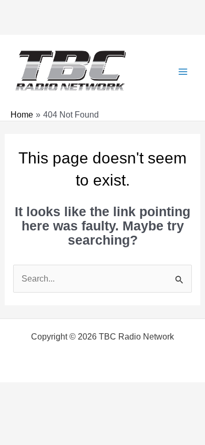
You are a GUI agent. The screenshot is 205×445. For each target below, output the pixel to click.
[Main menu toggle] (182, 71)
